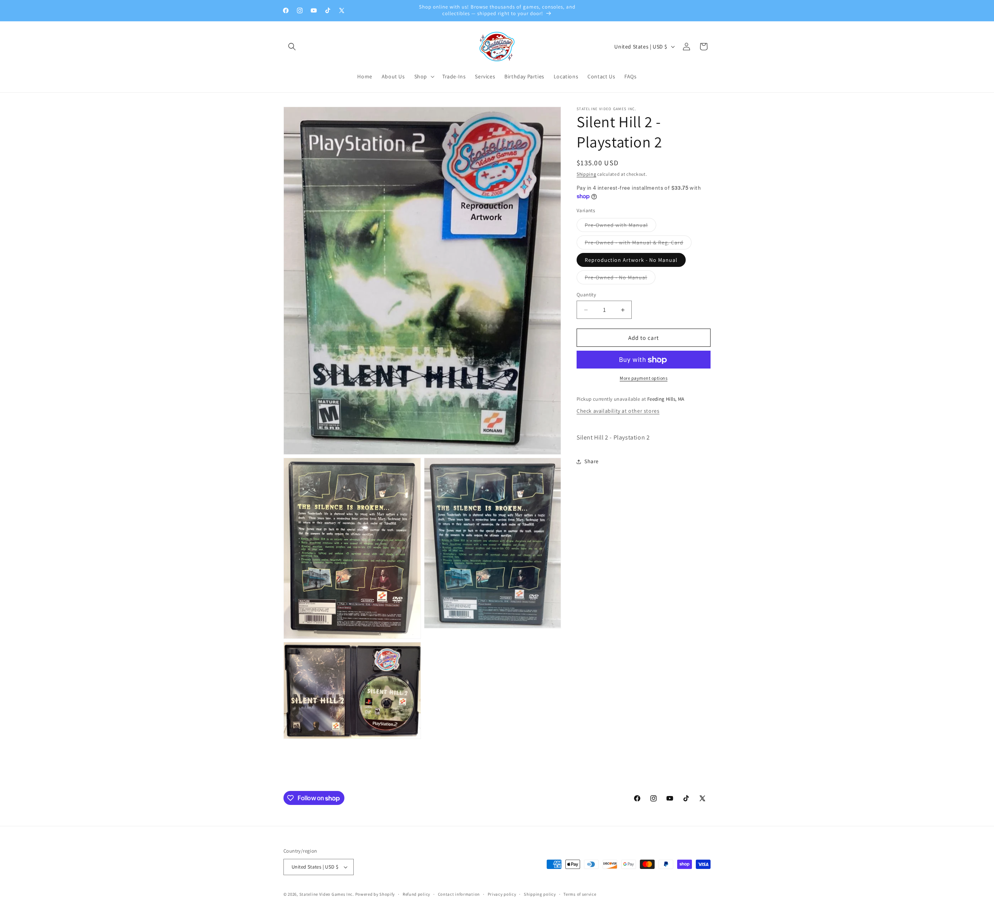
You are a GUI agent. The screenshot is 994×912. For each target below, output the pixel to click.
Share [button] (591, 461)
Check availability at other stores (618, 410)
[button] (292, 46)
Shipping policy (540, 894)
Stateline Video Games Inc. (326, 894)
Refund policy (416, 894)
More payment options (643, 378)
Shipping (586, 174)
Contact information (459, 894)
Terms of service (579, 894)
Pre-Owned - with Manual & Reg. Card (638, 244)
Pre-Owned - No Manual (620, 278)
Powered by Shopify (375, 894)
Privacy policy (502, 894)
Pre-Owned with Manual (620, 226)
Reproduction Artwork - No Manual (631, 259)
